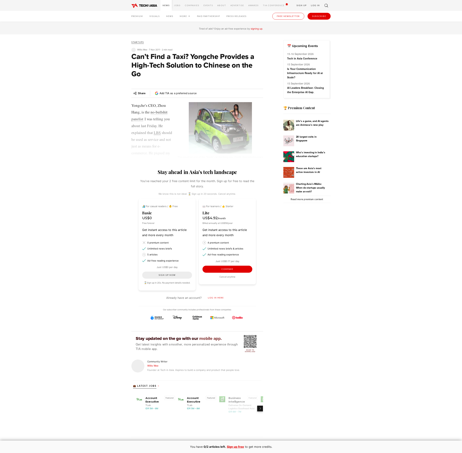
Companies (192, 5)
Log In (315, 5)
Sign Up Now (167, 275)
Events (208, 5)
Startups (137, 42)
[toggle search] (326, 5)
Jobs (177, 5)
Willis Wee (152, 365)
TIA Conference (273, 5)
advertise (237, 5)
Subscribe (319, 16)
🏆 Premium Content (299, 108)
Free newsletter (288, 16)
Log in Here (216, 297)
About (221, 5)
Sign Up (302, 5)
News (166, 5)
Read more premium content (307, 199)
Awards (253, 5)
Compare (227, 269)
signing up (256, 28)
